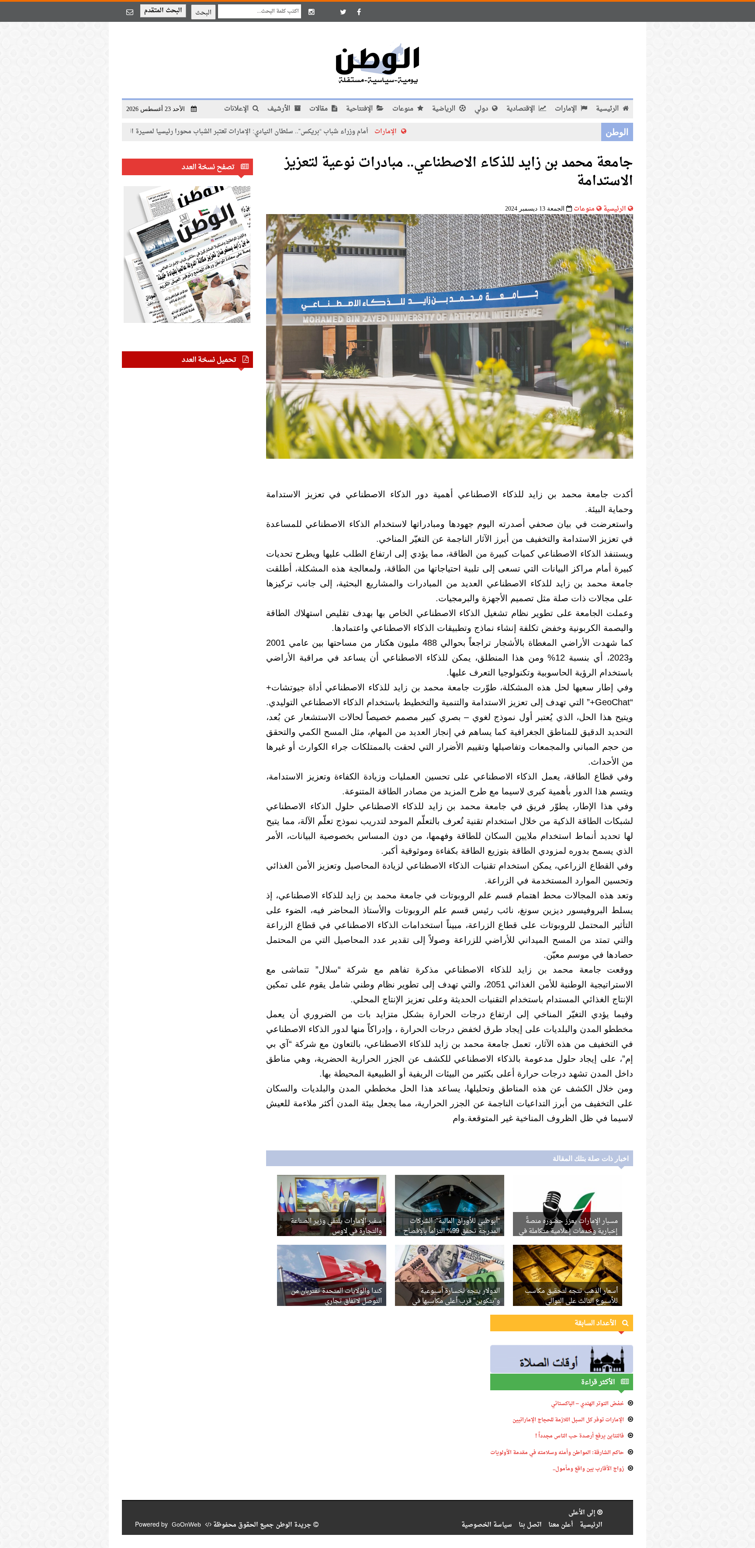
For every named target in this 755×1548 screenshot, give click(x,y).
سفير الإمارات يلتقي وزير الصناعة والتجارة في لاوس (336, 1226)
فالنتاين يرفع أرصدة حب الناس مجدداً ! (579, 1436)
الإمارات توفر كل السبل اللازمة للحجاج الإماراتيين (568, 1420)
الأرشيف (279, 109)
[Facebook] (359, 12)
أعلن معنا (560, 1525)
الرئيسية (608, 109)
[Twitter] (343, 12)
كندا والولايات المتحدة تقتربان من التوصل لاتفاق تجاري (336, 1296)
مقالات (319, 109)
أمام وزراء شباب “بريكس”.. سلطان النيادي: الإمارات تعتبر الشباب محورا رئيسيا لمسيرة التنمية (301, 132)
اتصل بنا (530, 1525)
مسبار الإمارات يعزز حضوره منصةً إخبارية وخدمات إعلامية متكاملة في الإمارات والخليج (568, 1231)
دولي (482, 109)
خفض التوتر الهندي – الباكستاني (587, 1404)
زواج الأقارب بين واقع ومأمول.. (588, 1469)
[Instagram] (311, 12)
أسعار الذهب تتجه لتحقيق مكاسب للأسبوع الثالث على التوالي (571, 1296)
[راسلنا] (130, 12)
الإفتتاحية (360, 109)
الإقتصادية (521, 109)
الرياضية (444, 109)
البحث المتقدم (163, 11)
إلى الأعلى (582, 1513)
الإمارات (566, 109)
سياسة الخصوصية (486, 1525)
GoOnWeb (186, 1525)
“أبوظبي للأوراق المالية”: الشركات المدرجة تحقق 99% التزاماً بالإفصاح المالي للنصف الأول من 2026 (451, 1231)
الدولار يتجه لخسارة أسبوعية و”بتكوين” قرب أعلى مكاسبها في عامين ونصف (456, 1301)
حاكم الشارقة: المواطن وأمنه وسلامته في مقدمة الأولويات (557, 1453)
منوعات (403, 109)
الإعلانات (237, 109)
